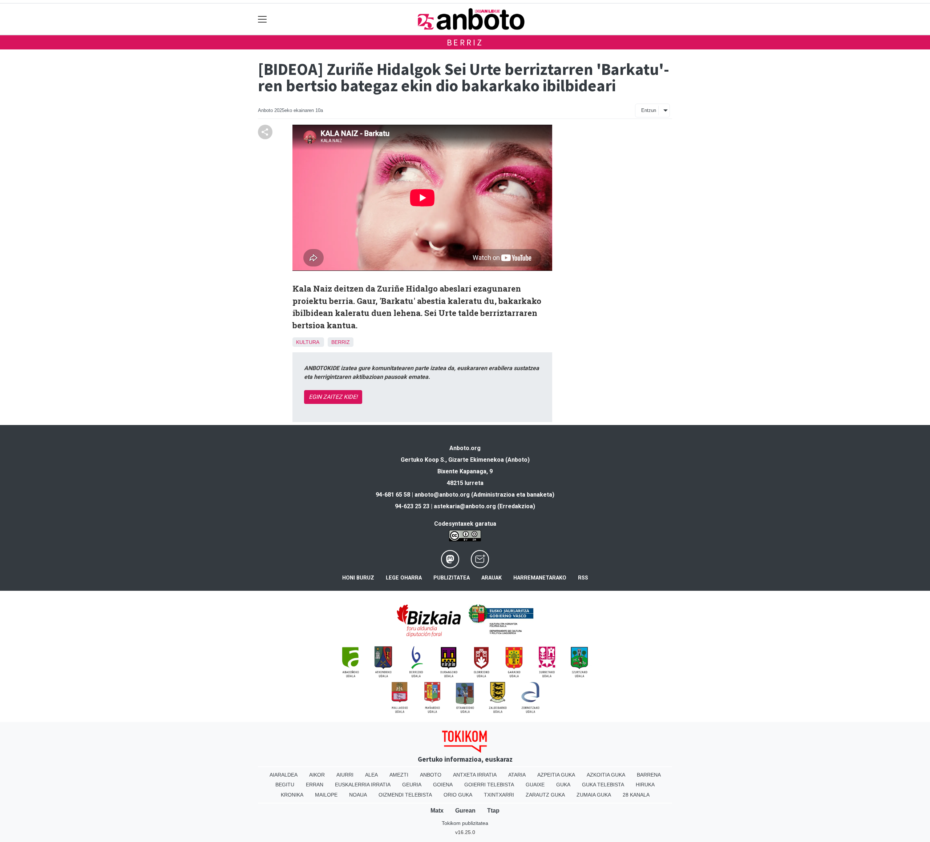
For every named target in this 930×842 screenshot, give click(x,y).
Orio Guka (458, 795)
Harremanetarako (539, 578)
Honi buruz (358, 578)
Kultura (307, 342)
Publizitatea (451, 578)
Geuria (411, 784)
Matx (437, 810)
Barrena (649, 775)
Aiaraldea (284, 775)
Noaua (358, 795)
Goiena (443, 784)
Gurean (465, 810)
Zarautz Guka (545, 795)
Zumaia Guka (594, 795)
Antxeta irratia (475, 775)
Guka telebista (603, 784)
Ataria (517, 775)
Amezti (398, 775)
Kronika (292, 795)
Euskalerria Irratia (363, 784)
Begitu (284, 784)
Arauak (491, 578)
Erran (314, 784)
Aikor (317, 775)
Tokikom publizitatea (465, 823)
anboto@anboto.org (442, 494)
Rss (583, 578)
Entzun (648, 110)
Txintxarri (499, 795)
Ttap (493, 810)
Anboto (430, 775)
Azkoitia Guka (606, 775)
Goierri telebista (489, 784)
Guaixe (535, 784)
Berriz (465, 42)
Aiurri (344, 775)
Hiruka (645, 784)
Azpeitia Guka (556, 775)
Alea (371, 775)
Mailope (326, 795)
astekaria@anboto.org (465, 506)
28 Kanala (636, 795)
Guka (563, 784)
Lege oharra (404, 578)
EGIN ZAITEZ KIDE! (333, 396)
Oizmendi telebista (405, 795)
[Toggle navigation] (262, 19)
